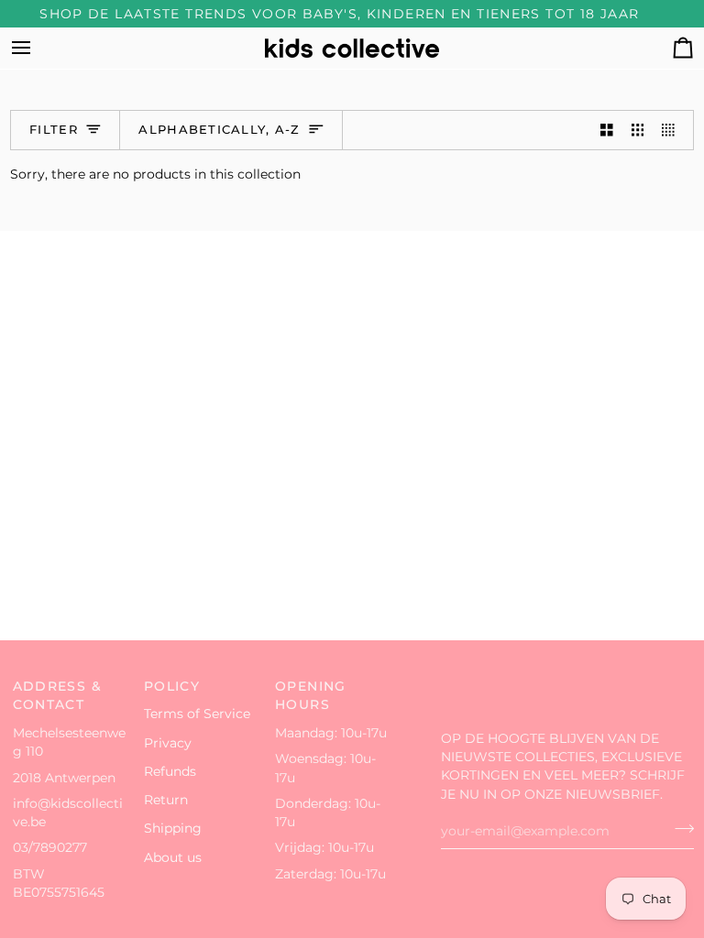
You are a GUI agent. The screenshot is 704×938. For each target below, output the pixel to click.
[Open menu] (37, 48)
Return (166, 799)
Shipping (173, 828)
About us (173, 857)
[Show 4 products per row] (673, 130)
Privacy (168, 743)
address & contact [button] (57, 696)
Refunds (170, 771)
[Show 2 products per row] (606, 130)
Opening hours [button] (310, 696)
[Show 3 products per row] (638, 130)
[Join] (679, 829)
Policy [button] (172, 686)
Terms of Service (197, 713)
